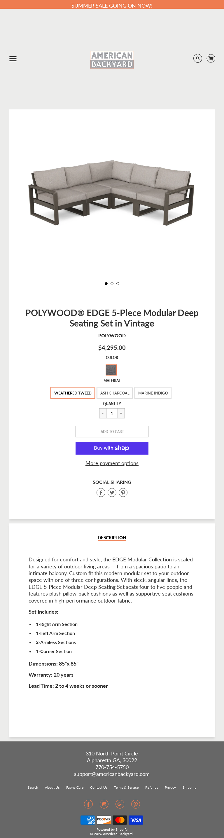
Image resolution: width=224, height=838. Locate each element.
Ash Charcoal (115, 393)
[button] (112, 431)
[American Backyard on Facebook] (88, 806)
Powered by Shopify (112, 829)
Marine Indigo (153, 393)
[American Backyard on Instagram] (104, 806)
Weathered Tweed (73, 393)
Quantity (112, 403)
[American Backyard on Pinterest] (135, 806)
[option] (112, 197)
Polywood (112, 335)
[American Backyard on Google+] (120, 806)
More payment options (112, 463)
